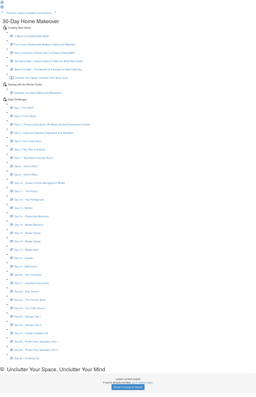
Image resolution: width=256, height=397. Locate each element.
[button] (2, 3)
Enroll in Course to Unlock (128, 387)
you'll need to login (142, 382)
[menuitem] (2, 8)
